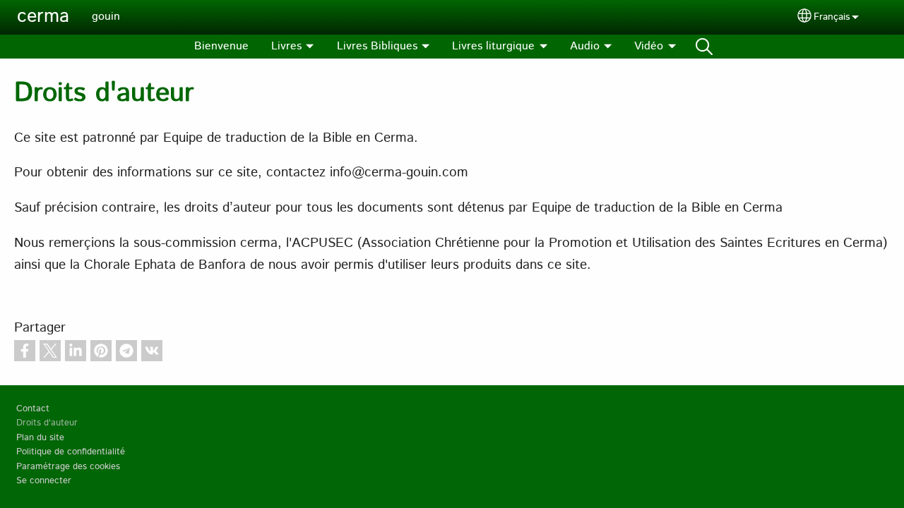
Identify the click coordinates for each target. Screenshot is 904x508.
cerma (43, 16)
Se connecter (43, 481)
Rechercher (704, 47)
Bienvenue (221, 46)
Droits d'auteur (47, 423)
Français (832, 17)
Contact (32, 409)
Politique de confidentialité (70, 452)
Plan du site (40, 438)
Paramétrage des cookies (68, 466)
